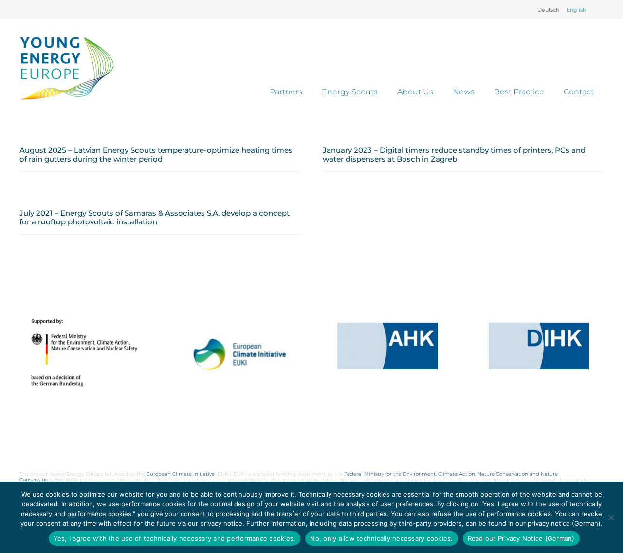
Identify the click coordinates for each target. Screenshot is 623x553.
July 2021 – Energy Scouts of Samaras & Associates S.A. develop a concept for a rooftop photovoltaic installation (154, 217)
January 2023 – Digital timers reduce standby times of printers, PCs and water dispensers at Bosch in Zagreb (454, 155)
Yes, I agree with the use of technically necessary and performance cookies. (175, 538)
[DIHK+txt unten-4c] (539, 346)
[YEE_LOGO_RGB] (66, 68)
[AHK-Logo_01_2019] (387, 346)
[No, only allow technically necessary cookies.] (611, 517)
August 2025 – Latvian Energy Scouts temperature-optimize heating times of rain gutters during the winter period (156, 155)
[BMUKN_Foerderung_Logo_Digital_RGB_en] (84, 352)
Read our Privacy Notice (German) (521, 538)
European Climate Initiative (181, 474)
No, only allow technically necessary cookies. (381, 538)
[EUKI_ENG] (235, 367)
